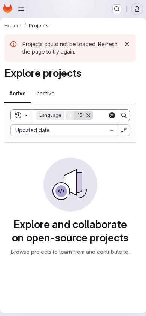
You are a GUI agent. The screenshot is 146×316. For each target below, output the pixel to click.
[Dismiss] (126, 44)
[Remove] (88, 115)
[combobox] (64, 130)
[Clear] (111, 115)
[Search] (124, 115)
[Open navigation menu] (21, 9)
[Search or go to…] (116, 8)
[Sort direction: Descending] (124, 130)
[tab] (17, 93)
